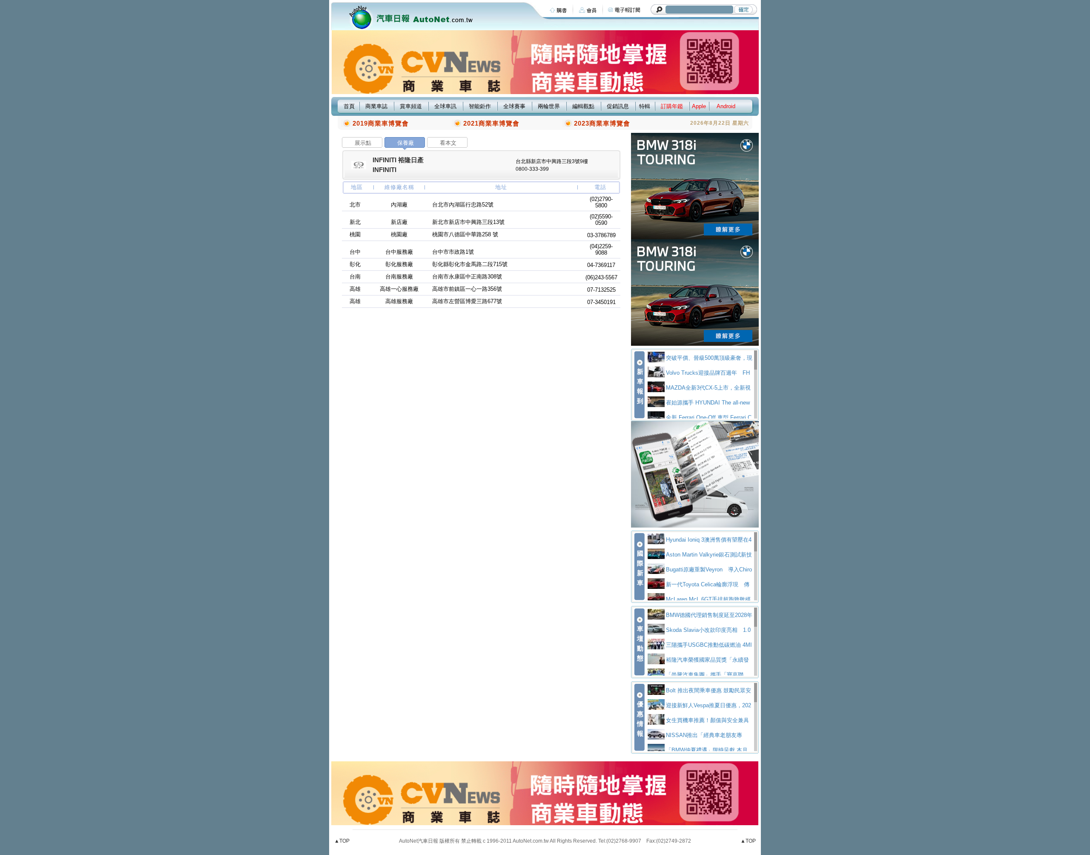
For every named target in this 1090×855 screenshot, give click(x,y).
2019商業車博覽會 (381, 123)
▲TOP (342, 841)
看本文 (448, 143)
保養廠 (405, 143)
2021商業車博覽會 (491, 123)
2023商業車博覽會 (602, 123)
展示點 (363, 143)
